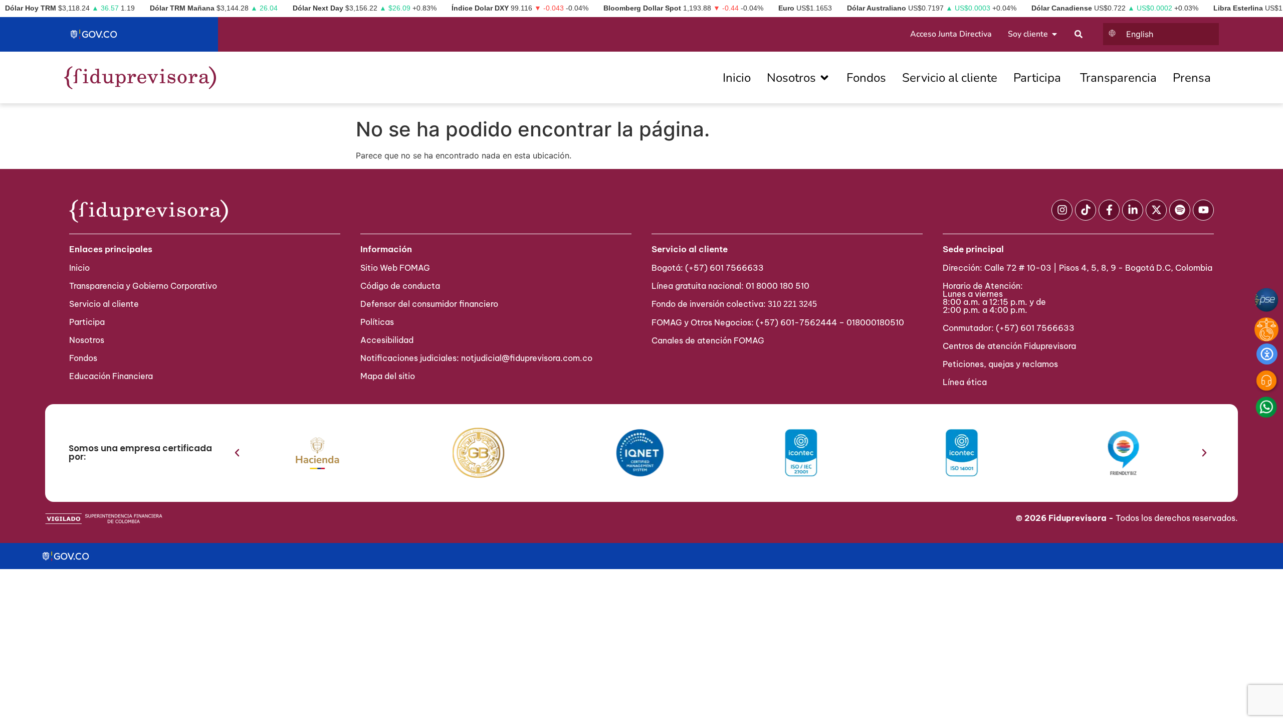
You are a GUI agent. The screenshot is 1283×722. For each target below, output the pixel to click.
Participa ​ (88, 322)
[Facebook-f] (1109, 210)
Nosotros (86, 340)
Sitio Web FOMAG (395, 268)
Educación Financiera (111, 376)
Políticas (377, 322)
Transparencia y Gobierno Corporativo (143, 286)
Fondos (83, 358)
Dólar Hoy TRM (30, 8)
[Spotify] (1179, 210)
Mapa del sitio (387, 376)
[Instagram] (1062, 210)
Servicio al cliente (104, 304)
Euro (786, 8)
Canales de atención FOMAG (710, 340)
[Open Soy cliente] (1054, 34)
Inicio (79, 268)
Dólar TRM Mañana (182, 8)
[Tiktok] (1085, 210)
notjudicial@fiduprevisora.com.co (526, 358)
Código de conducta (400, 286)
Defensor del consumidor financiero (429, 304)
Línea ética (965, 382)
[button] (237, 453)
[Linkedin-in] (1132, 210)
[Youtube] (1203, 210)
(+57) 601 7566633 (724, 268)
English (1139, 34)
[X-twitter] (1156, 210)
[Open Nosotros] (824, 78)
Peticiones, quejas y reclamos (1000, 364)
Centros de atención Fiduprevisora (1009, 346)
